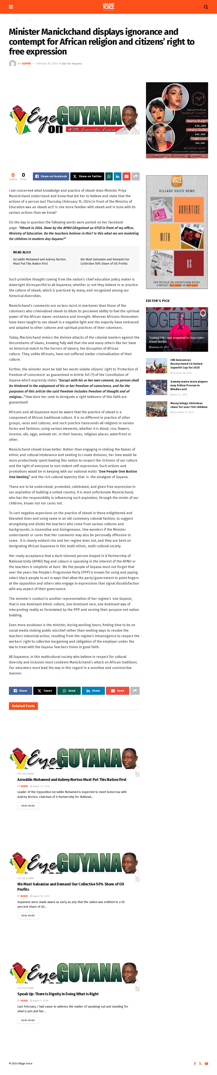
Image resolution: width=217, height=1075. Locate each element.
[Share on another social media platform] (136, 176)
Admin (26, 63)
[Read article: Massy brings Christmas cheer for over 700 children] (156, 409)
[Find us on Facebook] (195, 1063)
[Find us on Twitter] (200, 1063)
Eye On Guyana (41, 20)
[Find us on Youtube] (206, 1063)
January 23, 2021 (160, 347)
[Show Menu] (11, 7)
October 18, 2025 (181, 373)
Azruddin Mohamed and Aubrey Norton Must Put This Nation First (72, 779)
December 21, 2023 (183, 412)
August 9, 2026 (40, 1000)
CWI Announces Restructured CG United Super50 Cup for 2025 (186, 363)
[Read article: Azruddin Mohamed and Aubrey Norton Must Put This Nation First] (74, 749)
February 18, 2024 (47, 63)
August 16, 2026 (40, 896)
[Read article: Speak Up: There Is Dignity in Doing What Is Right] (74, 963)
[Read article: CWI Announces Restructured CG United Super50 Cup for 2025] (156, 365)
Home (12, 20)
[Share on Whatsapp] (109, 176)
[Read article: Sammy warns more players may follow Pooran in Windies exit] (156, 387)
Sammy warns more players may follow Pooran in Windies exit (189, 385)
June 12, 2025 (179, 394)
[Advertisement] (177, 451)
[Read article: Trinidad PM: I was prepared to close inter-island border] (177, 329)
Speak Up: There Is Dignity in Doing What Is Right (58, 994)
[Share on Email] (126, 176)
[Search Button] (206, 7)
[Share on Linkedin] (117, 176)
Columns (24, 20)
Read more (30, 805)
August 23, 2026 (40, 786)
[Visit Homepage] (108, 7)
